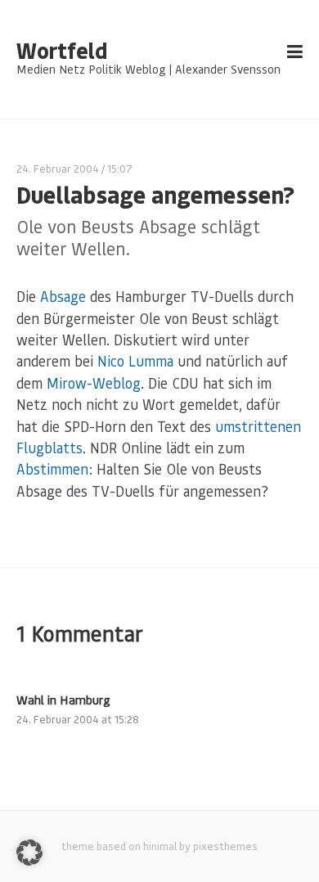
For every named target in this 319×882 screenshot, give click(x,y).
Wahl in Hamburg (63, 699)
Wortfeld (61, 51)
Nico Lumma (135, 361)
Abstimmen (52, 469)
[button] (29, 852)
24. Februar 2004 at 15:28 (77, 719)
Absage (63, 296)
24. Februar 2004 (57, 168)
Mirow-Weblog (94, 383)
